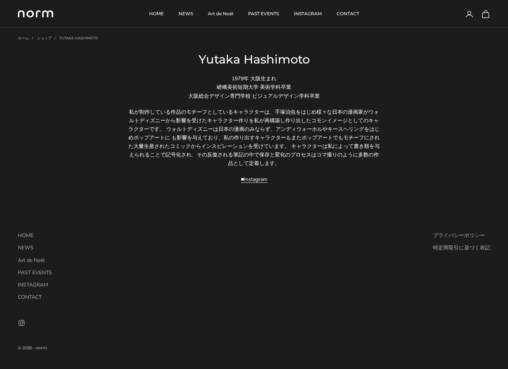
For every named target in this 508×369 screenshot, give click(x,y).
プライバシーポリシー (459, 235)
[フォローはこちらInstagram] (21, 323)
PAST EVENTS (263, 13)
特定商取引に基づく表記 (461, 247)
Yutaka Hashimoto (79, 38)
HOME (156, 13)
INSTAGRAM (308, 13)
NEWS (186, 13)
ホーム (23, 38)
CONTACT (348, 13)
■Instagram (254, 179)
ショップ (44, 38)
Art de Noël (220, 13)
